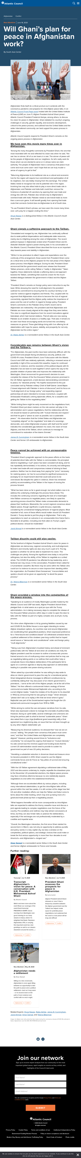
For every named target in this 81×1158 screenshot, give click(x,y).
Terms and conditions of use (40, 1130)
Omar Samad (27, 1014)
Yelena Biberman (45, 1014)
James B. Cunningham (56, 1012)
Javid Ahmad (16, 1014)
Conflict (18, 16)
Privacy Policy (48, 1098)
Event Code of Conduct (54, 1137)
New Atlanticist (9, 22)
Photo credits (70, 1137)
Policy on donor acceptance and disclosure (55, 1133)
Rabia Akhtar (41, 1012)
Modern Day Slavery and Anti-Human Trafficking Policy (25, 1137)
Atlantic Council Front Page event (24, 111)
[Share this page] (43, 1039)
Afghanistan (8, 16)
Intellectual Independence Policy (64, 1130)
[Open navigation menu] (78, 3)
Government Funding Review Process (24, 1133)
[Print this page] (38, 1039)
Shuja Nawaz (29, 1012)
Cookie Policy (23, 1130)
